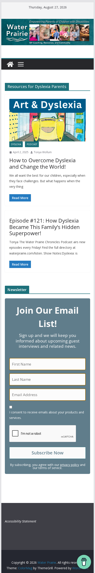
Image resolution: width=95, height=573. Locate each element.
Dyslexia (16, 144)
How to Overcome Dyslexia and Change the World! (42, 163)
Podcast (32, 144)
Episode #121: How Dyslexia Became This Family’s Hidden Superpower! (44, 227)
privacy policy (69, 465)
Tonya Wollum (43, 152)
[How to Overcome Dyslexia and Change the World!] (47, 120)
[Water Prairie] (47, 22)
